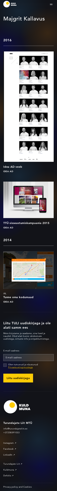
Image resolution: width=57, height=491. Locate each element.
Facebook (8, 449)
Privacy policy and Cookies (17, 486)
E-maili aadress (11, 350)
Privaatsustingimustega (20, 367)
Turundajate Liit (11, 464)
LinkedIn (7, 454)
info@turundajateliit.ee (15, 428)
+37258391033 (11, 432)
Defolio (7, 475)
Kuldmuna (8, 469)
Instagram (8, 443)
